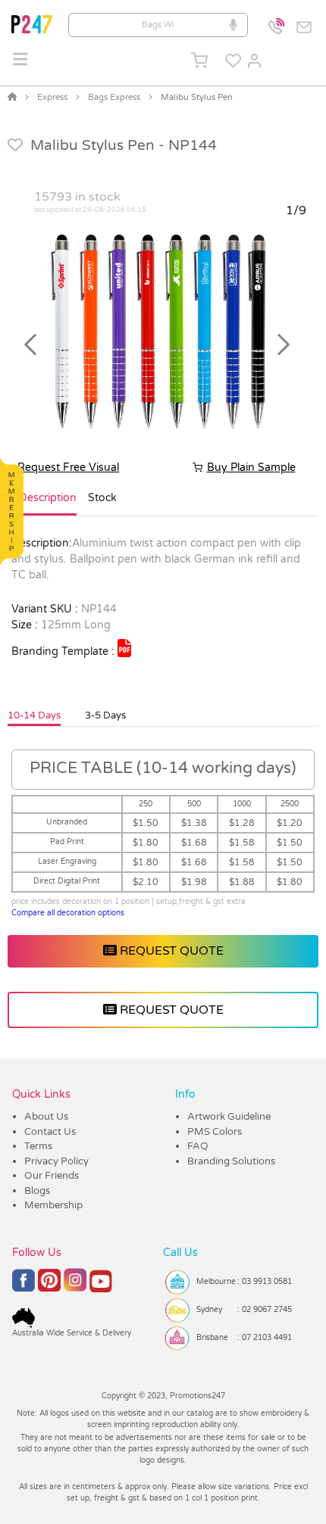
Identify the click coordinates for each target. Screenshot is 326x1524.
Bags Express (114, 97)
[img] (124, 648)
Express (52, 97)
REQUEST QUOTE (170, 950)
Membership (53, 1205)
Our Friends (51, 1176)
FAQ (197, 1146)
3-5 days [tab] (105, 715)
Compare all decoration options (67, 913)
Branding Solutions (231, 1161)
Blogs (37, 1191)
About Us (46, 1117)
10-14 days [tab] (34, 715)
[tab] (48, 504)
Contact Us (50, 1132)
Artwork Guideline (229, 1117)
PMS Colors (214, 1132)
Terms (38, 1146)
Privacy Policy (56, 1161)
